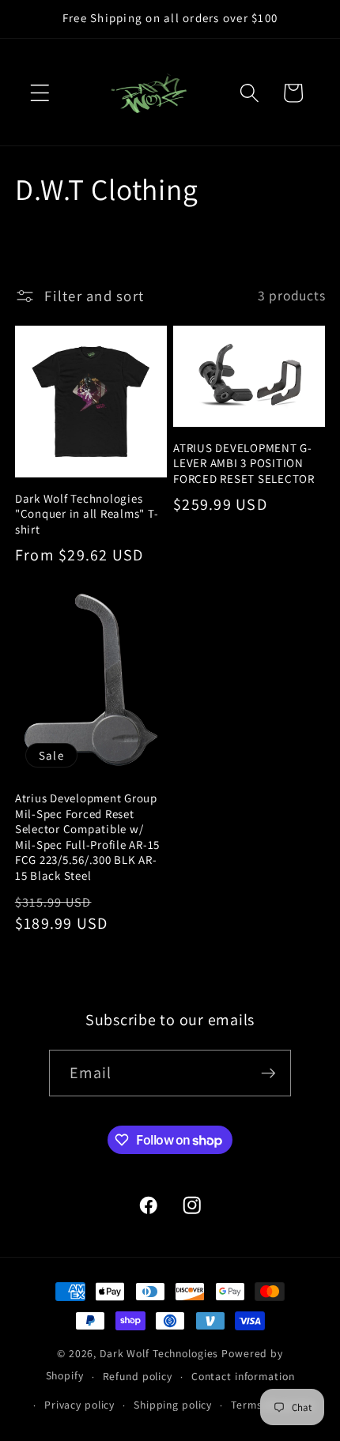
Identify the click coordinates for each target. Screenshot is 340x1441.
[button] (40, 93)
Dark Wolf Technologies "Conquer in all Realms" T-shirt (87, 514)
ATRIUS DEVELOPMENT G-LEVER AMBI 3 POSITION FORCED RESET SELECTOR (244, 463)
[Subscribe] (268, 1073)
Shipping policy (173, 1405)
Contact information (243, 1376)
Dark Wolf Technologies (159, 1353)
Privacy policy (79, 1405)
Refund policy (137, 1376)
